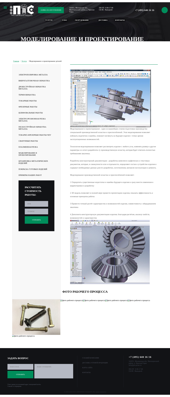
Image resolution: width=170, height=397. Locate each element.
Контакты (120, 20)
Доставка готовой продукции (95, 363)
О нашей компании (90, 358)
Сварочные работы (28, 141)
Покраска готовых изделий (33, 169)
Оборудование (82, 20)
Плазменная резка (28, 147)
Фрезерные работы (28, 107)
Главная (16, 61)
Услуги (48, 20)
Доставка (102, 20)
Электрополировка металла (33, 75)
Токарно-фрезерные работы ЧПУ (35, 135)
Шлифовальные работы (31, 113)
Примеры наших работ (30, 175)
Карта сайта (87, 368)
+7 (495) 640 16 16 (144, 10)
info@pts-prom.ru (135, 365)
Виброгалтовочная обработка (34, 81)
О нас (64, 20)
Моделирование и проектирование (28, 154)
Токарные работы (28, 101)
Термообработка (27, 95)
